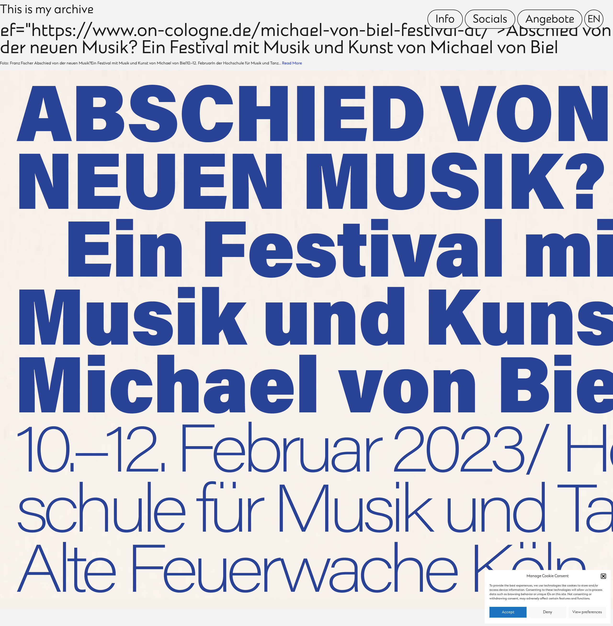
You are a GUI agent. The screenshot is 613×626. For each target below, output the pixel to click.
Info (445, 20)
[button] (603, 576)
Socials (490, 20)
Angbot (549, 20)
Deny (547, 612)
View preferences (587, 612)
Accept (508, 612)
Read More (292, 63)
